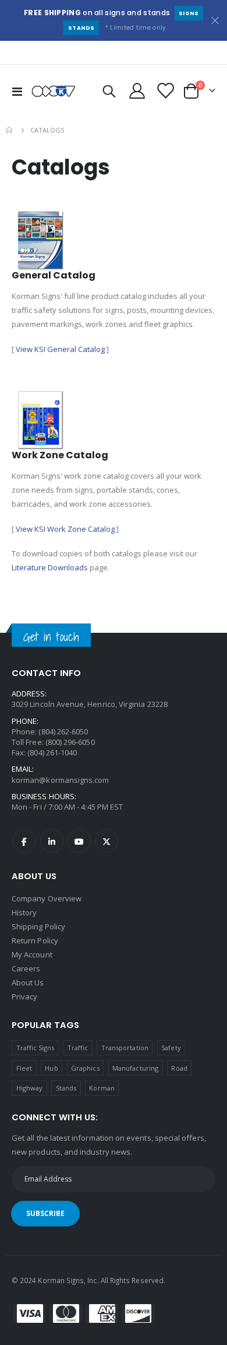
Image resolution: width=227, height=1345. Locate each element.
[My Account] (137, 91)
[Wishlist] (164, 91)
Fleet (24, 1068)
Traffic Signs (35, 1047)
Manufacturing (135, 1068)
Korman (101, 1087)
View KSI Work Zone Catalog (65, 529)
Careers (26, 968)
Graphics (85, 1068)
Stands (81, 28)
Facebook (24, 841)
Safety (170, 1047)
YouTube (79, 841)
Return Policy (35, 940)
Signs (189, 13)
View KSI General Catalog (60, 349)
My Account (32, 954)
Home (10, 130)
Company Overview (46, 898)
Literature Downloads (50, 567)
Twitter (106, 841)
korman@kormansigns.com (60, 780)
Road (179, 1068)
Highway (29, 1087)
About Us (28, 982)
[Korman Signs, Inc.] (53, 91)
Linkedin (51, 841)
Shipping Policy (38, 926)
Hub (51, 1068)
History (24, 912)
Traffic (78, 1047)
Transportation (124, 1047)
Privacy (24, 996)
